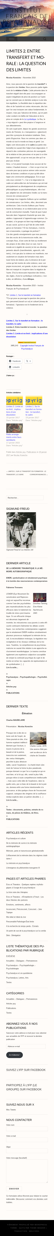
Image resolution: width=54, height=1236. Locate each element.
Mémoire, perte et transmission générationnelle (25, 851)
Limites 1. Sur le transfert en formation (25, 295)
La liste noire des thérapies (17, 892)
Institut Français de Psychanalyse (27, 16)
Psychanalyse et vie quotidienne (19, 973)
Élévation (27, 713)
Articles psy (20, 452)
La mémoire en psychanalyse (18, 863)
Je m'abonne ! (14, 1055)
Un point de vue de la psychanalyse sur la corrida (26, 931)
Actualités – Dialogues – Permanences (21, 961)
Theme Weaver (37, 1228)
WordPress (41, 1225)
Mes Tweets (11, 1110)
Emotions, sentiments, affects (18, 905)
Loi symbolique (30, 119)
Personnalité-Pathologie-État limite (20, 922)
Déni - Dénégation (13, 935)
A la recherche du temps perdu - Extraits (22, 926)
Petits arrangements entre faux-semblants (14, 437)
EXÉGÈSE (10, 956)
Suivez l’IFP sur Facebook (26, 1069)
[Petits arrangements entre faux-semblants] (14, 428)
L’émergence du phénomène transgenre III (23, 868)
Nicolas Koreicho (20, 455)
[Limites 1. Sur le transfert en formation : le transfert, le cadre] (34, 400)
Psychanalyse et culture (16, 838)
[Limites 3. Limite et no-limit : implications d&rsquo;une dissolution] (14, 400)
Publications (31, 452)
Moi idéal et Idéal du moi (16, 917)
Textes (9, 982)
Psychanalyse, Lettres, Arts (17, 978)
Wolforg (34, 1231)
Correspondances (39, 474)
